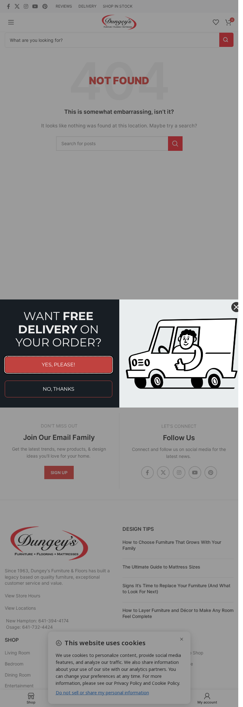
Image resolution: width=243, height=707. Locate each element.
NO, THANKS (58, 389)
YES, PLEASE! (58, 365)
